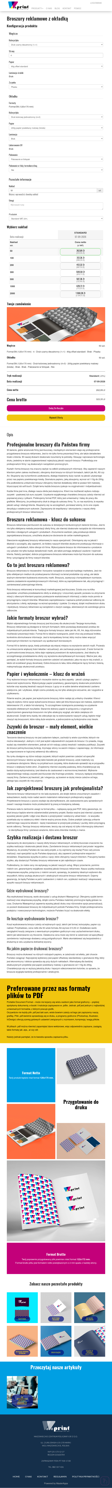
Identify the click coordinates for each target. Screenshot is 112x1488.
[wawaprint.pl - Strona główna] (18, 5)
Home (16, 1476)
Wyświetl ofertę (56, 417)
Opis (10, 434)
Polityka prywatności (85, 1476)
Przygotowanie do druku (80, 1104)
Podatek (13, 214)
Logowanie (96, 2)
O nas (49, 8)
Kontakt (67, 8)
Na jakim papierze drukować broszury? (35, 948)
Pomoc (77, 8)
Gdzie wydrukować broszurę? (27, 890)
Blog (57, 8)
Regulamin (60, 1476)
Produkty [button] (36, 8)
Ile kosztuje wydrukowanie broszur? (32, 918)
